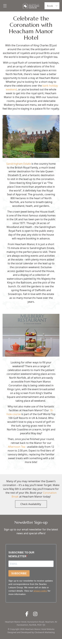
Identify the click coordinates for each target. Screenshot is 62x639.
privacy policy (40, 590)
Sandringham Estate (18, 163)
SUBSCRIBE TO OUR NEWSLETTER (21, 554)
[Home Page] (30, 6)
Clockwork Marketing (44, 632)
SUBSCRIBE (19, 573)
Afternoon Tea (16, 446)
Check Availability (31, 504)
